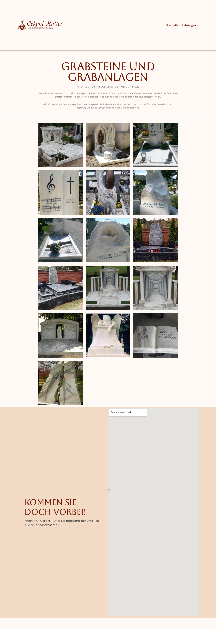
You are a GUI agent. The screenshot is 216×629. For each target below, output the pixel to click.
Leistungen (189, 25)
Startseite (172, 25)
